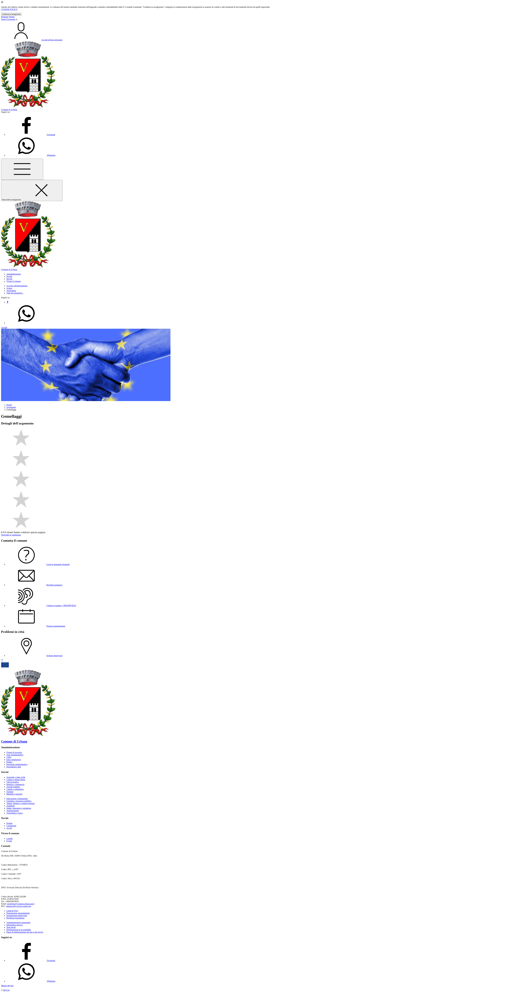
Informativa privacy (14, 925)
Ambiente (10, 806)
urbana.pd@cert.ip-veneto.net (18, 906)
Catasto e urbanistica (15, 789)
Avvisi (9, 828)
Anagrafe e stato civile (15, 777)
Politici (9, 762)
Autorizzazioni (12, 810)
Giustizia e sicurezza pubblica (18, 801)
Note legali (11, 927)
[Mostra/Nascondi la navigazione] (22, 169)
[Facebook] (7, 302)
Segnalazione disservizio (16, 915)
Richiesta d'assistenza (15, 918)
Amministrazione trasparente (18, 922)
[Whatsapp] (26, 323)
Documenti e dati (13, 767)
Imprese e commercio (15, 784)
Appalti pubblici (13, 787)
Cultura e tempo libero (15, 779)
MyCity (6, 990)
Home (9, 405)
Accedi (4, 327)
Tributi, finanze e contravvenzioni (20, 803)
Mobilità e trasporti (14, 794)
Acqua (9, 288)
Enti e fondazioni (13, 759)
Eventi (9, 841)
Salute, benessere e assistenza (18, 808)
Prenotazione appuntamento (18, 913)
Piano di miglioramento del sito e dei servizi (24, 932)
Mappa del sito (7, 986)
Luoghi (9, 838)
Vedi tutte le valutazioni (11, 535)
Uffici (8, 757)
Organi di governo (14, 752)
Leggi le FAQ (12, 911)
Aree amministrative (14, 755)
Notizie (9, 823)
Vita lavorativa (12, 782)
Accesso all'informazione (16, 286)
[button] (13, 274)
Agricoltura (11, 290)
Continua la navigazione (11, 14)
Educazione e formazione (17, 798)
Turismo (9, 792)
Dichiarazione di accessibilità (18, 930)
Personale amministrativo (16, 764)
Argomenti (10, 407)
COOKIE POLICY (9, 9)
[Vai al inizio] (2, 660)
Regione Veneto (8, 17)
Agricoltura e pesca (14, 813)
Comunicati (11, 826)
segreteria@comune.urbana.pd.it (20, 904)
